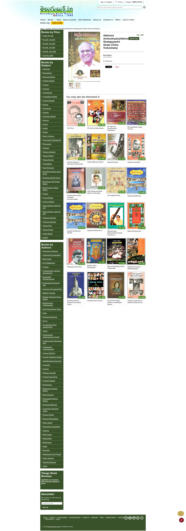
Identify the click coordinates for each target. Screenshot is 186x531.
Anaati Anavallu (112, 162)
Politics (45, 194)
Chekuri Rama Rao (50, 377)
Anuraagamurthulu (113, 195)
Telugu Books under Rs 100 (51, 207)
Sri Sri (45, 321)
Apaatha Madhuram (134, 196)
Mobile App (45, 23)
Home (42, 20)
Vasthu (45, 238)
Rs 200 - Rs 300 (49, 44)
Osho (45, 313)
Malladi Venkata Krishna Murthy (52, 298)
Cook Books (47, 93)
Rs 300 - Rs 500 (49, 48)
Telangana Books (49, 218)
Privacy (58, 519)
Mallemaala (47, 442)
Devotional (47, 108)
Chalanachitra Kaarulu (94, 300)
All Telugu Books (62, 517)
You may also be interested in (83, 96)
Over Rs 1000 (48, 56)
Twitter (126, 518)
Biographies (47, 73)
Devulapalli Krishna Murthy (50, 400)
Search (45, 517)
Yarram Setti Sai (49, 353)
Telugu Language (49, 222)
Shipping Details (111, 517)
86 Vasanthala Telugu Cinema (135, 128)
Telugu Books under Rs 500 (51, 213)
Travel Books (48, 234)
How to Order (128, 20)
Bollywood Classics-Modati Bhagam (134, 267)
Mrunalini (46, 450)
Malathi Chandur (49, 293)
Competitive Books (50, 97)
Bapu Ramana (48, 395)
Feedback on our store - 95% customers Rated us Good (50, 481)
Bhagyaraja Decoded (74, 267)
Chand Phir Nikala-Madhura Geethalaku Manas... (114, 302)
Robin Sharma (48, 458)
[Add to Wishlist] (142, 38)
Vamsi (45, 331)
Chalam (46, 267)
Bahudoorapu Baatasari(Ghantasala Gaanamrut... (114, 233)
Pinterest (142, 518)
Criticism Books (49, 101)
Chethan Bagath (49, 381)
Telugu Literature (49, 152)
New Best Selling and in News (52, 173)
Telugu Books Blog (74, 517)
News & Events (69, 20)
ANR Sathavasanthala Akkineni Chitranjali (94, 192)
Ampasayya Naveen (50, 251)
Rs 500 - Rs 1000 (49, 52)
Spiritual (46, 148)
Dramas (46, 112)
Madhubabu (47, 438)
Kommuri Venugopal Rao (52, 289)
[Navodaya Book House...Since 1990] (56, 15)
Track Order (57, 23)
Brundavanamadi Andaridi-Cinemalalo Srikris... (74, 302)
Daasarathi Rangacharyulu (48, 278)
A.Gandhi (46, 365)
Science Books (48, 202)
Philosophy (47, 144)
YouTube (134, 518)
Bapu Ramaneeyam (134, 231)
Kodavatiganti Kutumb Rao (51, 284)
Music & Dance (48, 136)
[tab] (107, 55)
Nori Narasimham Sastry (52, 309)
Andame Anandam (134, 162)
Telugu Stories (48, 156)
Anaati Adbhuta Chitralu (95, 162)
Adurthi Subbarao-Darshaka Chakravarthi (75, 163)
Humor (45, 124)
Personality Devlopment (52, 140)
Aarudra (46, 369)
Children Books (48, 81)
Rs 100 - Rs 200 (49, 40)
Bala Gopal (47, 259)
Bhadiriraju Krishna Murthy (50, 390)
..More (45, 466)
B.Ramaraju (47, 385)
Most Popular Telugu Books (50, 189)
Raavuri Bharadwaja (50, 419)
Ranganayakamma (50, 317)
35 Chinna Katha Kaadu (95, 128)
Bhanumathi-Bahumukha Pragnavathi (115, 267)
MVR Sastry (47, 435)
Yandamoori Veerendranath (48, 348)
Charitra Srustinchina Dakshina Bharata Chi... (136, 301)
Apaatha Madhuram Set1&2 (74, 232)
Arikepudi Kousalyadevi (52, 255)
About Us (97, 20)
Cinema (48, 28)
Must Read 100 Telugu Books (51, 183)
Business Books (49, 77)
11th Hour (70, 128)
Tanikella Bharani (49, 462)
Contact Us (108, 20)
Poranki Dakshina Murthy (52, 357)
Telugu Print (47, 226)
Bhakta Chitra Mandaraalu (92, 266)
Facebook (130, 518)
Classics (46, 89)
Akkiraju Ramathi (49, 373)
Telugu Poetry (48, 230)
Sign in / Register (106, 2)
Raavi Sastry (47, 423)
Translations (47, 164)
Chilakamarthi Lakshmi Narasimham (51, 272)
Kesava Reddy (48, 415)
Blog (59, 20)
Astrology (46, 69)
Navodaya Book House (51, 178)
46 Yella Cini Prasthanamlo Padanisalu (112, 128)
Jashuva (46, 431)
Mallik (45, 446)
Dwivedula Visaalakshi (51, 427)
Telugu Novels (48, 160)
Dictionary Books (49, 116)
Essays (45, 105)
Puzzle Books (48, 198)
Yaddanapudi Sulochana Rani (52, 342)
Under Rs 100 (48, 36)
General (46, 120)
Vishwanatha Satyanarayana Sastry (51, 336)
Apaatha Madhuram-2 (94, 230)
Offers (117, 20)
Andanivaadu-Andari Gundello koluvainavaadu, (74, 197)
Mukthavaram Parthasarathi (48, 304)
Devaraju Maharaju (50, 405)
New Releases (84, 20)
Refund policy (50, 519)
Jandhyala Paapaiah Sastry (50, 410)
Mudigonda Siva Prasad (52, 454)
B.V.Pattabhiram (49, 263)
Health (45, 128)
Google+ (138, 518)
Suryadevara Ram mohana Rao (50, 326)
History (45, 132)
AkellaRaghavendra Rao (52, 361)
